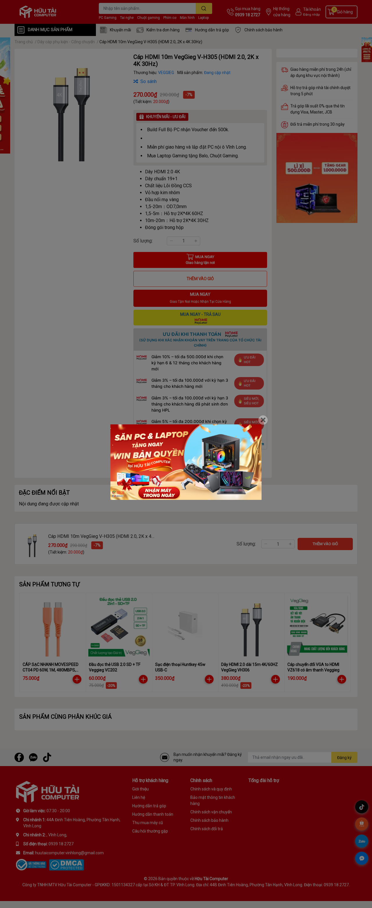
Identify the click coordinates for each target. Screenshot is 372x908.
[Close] (263, 420)
